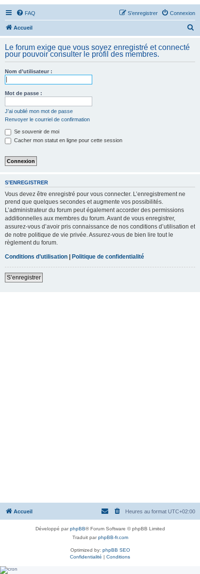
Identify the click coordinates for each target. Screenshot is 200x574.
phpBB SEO (116, 550)
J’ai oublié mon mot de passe (39, 111)
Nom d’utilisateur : (28, 71)
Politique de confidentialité (108, 256)
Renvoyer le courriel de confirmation (47, 119)
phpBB (77, 528)
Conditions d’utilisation (36, 256)
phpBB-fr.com (113, 537)
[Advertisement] (100, 397)
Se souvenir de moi (36, 131)
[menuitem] (25, 13)
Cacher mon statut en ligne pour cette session (67, 140)
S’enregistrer (24, 277)
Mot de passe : (23, 93)
